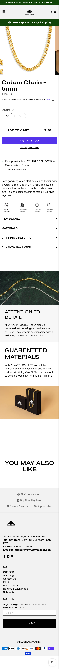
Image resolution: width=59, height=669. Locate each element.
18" (7, 115)
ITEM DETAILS (11, 218)
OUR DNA (8, 572)
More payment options (29, 147)
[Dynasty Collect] (29, 12)
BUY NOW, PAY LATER (16, 247)
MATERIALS (10, 228)
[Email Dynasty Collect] (11, 557)
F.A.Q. (6, 582)
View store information (16, 169)
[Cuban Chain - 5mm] (29, 50)
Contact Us (9, 579)
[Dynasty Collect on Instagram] (8, 557)
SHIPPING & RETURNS (16, 237)
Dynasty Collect (33, 642)
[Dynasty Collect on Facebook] (4, 557)
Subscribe (9, 592)
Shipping (8, 575)
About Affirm (10, 585)
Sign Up (29, 623)
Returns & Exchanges (15, 588)
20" (20, 115)
